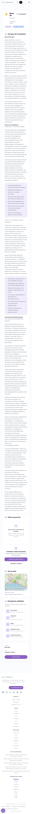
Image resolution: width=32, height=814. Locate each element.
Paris (16, 711)
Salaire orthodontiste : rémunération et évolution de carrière (16, 771)
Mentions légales (6, 806)
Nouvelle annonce (17, 687)
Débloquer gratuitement (16, 559)
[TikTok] (10, 692)
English (16, 781)
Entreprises (16, 702)
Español (16, 784)
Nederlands (16, 789)
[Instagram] (6, 692)
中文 (16, 794)
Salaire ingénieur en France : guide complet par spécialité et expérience (16, 759)
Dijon (16, 743)
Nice (16, 721)
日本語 (16, 797)
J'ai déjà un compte (16, 563)
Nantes (16, 723)
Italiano (16, 792)
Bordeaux (16, 726)
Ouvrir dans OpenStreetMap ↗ (14, 594)
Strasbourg (16, 732)
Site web (17, 657)
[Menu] (28, 2)
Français (16, 779)
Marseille (16, 713)
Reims (16, 748)
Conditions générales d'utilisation (10, 808)
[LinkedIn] (17, 692)
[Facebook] (3, 692)
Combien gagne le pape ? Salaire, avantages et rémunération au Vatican (16, 763)
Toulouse (16, 718)
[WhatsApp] (13, 692)
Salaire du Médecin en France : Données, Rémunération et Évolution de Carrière (16, 767)
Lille (16, 735)
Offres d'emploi (16, 699)
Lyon (16, 716)
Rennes (16, 738)
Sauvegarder (22, 14)
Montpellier (16, 740)
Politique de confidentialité (19, 806)
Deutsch (16, 787)
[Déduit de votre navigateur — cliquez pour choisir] (17, 2)
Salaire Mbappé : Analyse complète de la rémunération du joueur (16, 755)
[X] (20, 692)
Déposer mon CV (16, 704)
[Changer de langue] (25, 2)
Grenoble (16, 745)
